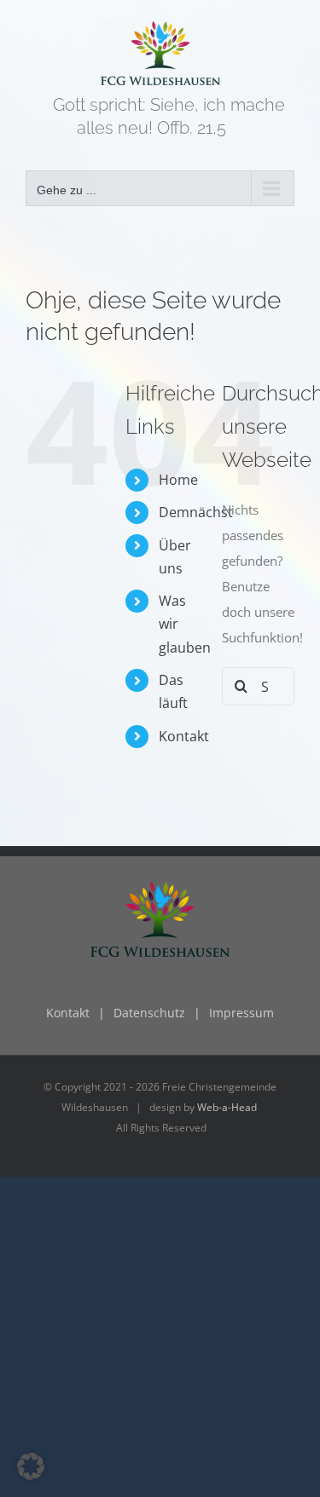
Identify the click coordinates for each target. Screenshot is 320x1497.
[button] (30, 1466)
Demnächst (196, 512)
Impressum (241, 1013)
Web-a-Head (227, 1107)
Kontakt (184, 736)
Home (178, 479)
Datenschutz (149, 1013)
